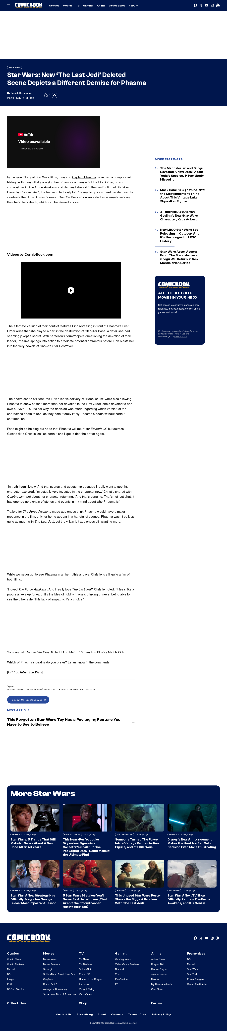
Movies (68, 5)
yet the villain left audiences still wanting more (88, 521)
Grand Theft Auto (197, 984)
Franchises (196, 953)
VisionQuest (86, 994)
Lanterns (84, 984)
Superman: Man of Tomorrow (59, 994)
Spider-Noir (85, 969)
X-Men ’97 (84, 974)
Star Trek (192, 974)
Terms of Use (179, 333)
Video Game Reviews (127, 964)
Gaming (88, 5)
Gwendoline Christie (21, 433)
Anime (101, 5)
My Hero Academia (161, 984)
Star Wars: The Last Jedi (81, 689)
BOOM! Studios (15, 989)
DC (9, 974)
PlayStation (121, 979)
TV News (84, 959)
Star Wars (15, 67)
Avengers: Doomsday (55, 989)
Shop (83, 1003)
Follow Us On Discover (27, 700)
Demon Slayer (159, 969)
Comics (54, 5)
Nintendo (120, 969)
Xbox (118, 974)
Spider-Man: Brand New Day (59, 974)
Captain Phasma (84, 177)
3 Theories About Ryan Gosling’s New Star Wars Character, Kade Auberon (179, 215)
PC (116, 984)
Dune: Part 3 (50, 984)
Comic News (14, 959)
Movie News (50, 959)
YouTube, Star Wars (28, 672)
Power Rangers (195, 979)
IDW (9, 984)
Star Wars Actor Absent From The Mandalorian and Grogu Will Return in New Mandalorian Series (181, 257)
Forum (133, 5)
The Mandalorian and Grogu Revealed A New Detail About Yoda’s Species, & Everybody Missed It (182, 173)
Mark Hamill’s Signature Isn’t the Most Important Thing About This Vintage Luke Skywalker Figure (182, 195)
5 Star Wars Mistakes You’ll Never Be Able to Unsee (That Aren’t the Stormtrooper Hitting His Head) (85, 901)
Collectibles (117, 5)
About (102, 1014)
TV (78, 5)
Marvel (11, 969)
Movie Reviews (51, 964)
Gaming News (123, 959)
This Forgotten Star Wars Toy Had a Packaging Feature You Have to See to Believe (63, 722)
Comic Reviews (15, 964)
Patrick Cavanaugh (21, 93)
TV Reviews (85, 964)
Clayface (48, 979)
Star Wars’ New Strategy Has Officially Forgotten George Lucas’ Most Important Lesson (33, 899)
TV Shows (174, 890)
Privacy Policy (180, 336)
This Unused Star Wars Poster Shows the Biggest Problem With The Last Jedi (138, 899)
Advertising (84, 1014)
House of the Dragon (90, 979)
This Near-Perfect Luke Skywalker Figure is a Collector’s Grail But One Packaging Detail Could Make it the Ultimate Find (86, 847)
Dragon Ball (157, 964)
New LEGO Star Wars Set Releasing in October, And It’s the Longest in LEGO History (179, 235)
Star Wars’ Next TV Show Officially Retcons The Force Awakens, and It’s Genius (189, 899)
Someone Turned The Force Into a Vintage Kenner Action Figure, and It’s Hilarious (137, 843)
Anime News (158, 959)
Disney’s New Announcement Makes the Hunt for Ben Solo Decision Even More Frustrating (192, 843)
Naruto (155, 979)
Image (10, 979)
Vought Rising (86, 989)
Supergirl (48, 969)
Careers (117, 1014)
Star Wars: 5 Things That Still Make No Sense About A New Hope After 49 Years (33, 843)
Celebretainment (19, 496)
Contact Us (63, 1014)
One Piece (157, 989)
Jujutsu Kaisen (159, 974)
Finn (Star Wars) (33, 689)
